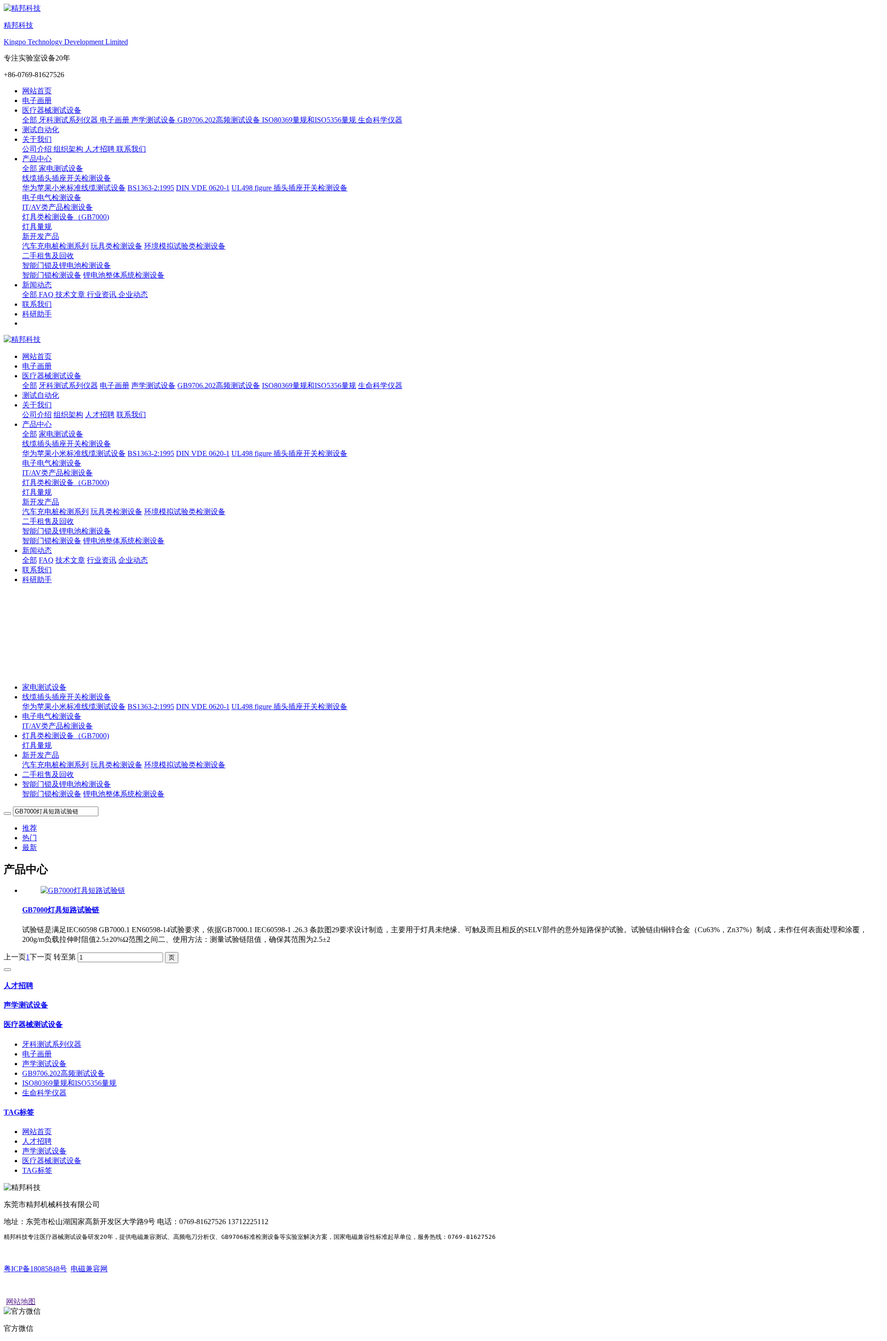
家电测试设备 (44, 687)
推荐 (29, 828)
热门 (29, 838)
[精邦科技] (443, 340)
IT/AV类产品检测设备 (57, 726)
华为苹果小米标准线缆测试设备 (74, 706)
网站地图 (21, 1301)
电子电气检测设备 (51, 463)
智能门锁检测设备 (51, 794)
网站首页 (37, 91)
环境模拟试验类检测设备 (184, 765)
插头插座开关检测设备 (310, 706)
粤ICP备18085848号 (35, 1269)
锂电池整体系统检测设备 (123, 794)
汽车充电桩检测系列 (55, 765)
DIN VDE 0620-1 (203, 706)
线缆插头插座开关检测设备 (66, 444)
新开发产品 (40, 502)
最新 (29, 847)
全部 (30, 120)
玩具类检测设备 (116, 765)
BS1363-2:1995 (151, 706)
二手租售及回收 (48, 774)
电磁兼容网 (89, 1269)
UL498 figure (252, 706)
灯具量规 (37, 745)
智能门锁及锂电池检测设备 (66, 531)
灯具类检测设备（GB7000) (65, 482)
